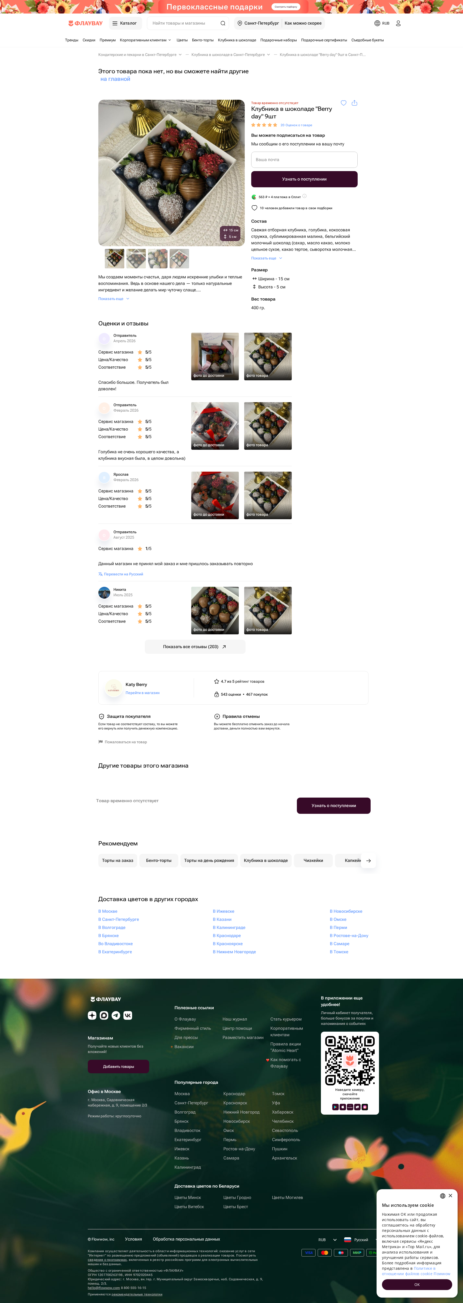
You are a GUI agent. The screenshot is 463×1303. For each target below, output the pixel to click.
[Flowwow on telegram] (116, 1015)
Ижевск (182, 1148)
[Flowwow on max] (104, 1015)
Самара (231, 1158)
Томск (278, 1093)
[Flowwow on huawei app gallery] (350, 1107)
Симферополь (286, 1139)
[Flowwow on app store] (343, 1107)
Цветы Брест (235, 1206)
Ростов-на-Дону (239, 1148)
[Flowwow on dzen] (92, 1015)
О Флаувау (185, 1019)
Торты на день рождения (209, 860)
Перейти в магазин (143, 693)
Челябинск (283, 1121)
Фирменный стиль (193, 1028)
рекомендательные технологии (137, 1294)
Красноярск (235, 1102)
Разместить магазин (243, 1037)
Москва (182, 1093)
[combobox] (442, 1196)
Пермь (229, 1139)
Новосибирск (236, 1121)
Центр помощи (237, 1028)
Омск (228, 1130)
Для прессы (186, 1037)
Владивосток (187, 1130)
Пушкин (279, 1148)
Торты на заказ (117, 860)
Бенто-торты (159, 860)
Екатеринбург (188, 1139)
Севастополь (285, 1130)
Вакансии (184, 1046)
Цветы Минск (188, 1197)
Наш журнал (235, 1019)
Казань (182, 1158)
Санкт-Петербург (191, 1102)
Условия (133, 1239)
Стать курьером (286, 1019)
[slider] (265, 125)
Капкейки (354, 860)
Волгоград (185, 1112)
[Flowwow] (85, 23)
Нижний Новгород (241, 1112)
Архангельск (284, 1158)
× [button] (450, 1196)
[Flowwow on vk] (127, 1015)
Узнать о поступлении (304, 179)
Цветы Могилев (287, 1197)
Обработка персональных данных (186, 1239)
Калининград (188, 1167)
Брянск (182, 1121)
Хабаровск (282, 1112)
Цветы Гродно (237, 1197)
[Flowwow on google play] (335, 1107)
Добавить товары (118, 1066)
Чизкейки (313, 860)
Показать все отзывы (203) (191, 646)
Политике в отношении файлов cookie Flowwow (416, 1271)
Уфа (276, 1102)
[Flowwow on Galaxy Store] (364, 1107)
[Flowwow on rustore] (357, 1107)
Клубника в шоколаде (266, 860)
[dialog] (417, 1243)
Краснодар (234, 1093)
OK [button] (417, 1284)
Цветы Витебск (189, 1206)
